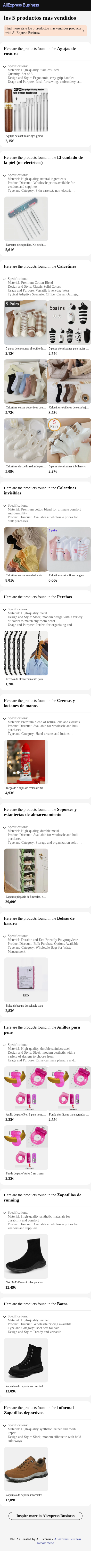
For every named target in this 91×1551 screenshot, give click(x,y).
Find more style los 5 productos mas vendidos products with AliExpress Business (43, 31)
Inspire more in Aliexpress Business (45, 1516)
